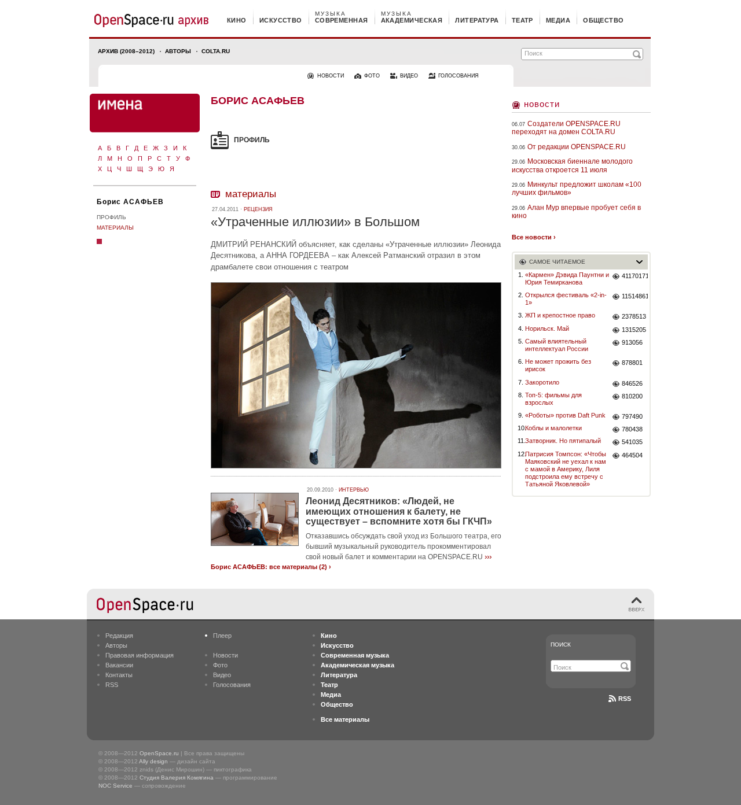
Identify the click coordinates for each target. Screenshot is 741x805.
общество (603, 20)
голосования (458, 76)
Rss (624, 698)
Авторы (178, 51)
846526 (632, 383)
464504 (632, 455)
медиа (558, 20)
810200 (632, 396)
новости (330, 76)
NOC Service (115, 785)
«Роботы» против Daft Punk (565, 415)
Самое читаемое (557, 262)
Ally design (153, 761)
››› (488, 556)
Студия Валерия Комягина (177, 777)
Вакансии (119, 665)
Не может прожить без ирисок (558, 365)
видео (409, 76)
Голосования (232, 684)
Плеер (222, 635)
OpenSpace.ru (159, 753)
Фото (220, 665)
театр (522, 20)
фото (372, 76)
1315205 (634, 329)
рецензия (258, 209)
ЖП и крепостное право (560, 315)
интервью (354, 490)
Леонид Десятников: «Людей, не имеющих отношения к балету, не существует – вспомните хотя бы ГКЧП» (399, 511)
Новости (542, 104)
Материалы (115, 227)
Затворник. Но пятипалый (563, 440)
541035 (632, 441)
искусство (280, 20)
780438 (632, 429)
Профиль (111, 217)
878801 (632, 362)
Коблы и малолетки (553, 427)
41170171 (635, 275)
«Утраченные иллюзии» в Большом (315, 222)
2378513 (634, 316)
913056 (632, 342)
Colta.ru (215, 51)
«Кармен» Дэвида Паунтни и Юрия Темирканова (567, 278)
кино (237, 20)
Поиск (561, 644)
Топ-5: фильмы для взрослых (553, 399)
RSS (111, 684)
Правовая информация (139, 655)
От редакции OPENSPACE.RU (576, 147)
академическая (412, 20)
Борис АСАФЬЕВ (130, 202)
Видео (222, 674)
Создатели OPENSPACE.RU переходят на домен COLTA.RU (566, 128)
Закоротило (542, 382)
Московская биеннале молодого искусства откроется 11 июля (572, 165)
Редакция (119, 635)
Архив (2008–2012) (126, 51)
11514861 (635, 296)
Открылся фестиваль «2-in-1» (566, 298)
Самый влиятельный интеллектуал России (556, 345)
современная (341, 20)
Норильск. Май (547, 328)
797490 (632, 416)
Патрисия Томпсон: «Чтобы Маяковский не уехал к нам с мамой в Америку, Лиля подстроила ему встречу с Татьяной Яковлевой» (565, 469)
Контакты (119, 674)
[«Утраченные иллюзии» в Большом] (356, 470)
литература (476, 20)
